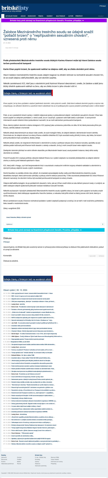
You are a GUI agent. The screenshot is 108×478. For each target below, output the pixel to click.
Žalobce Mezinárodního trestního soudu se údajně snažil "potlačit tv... (32, 444)
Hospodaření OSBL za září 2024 (20, 342)
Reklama (37, 463)
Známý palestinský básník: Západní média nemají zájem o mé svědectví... (33, 403)
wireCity (22, 304)
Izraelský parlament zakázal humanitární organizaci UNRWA (29, 412)
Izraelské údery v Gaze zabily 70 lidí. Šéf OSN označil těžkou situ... (31, 358)
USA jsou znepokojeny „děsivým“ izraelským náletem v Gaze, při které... (33, 301)
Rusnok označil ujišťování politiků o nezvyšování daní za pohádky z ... (39, 441)
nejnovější (92, 256)
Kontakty (37, 459)
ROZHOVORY (32, 16)
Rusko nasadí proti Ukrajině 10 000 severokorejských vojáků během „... (32, 395)
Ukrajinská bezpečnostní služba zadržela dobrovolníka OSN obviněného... (33, 344)
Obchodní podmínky (41, 466)
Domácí (19, 457)
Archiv (23, 16)
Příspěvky (79, 16)
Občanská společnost (7, 463)
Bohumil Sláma (16, 355)
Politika (19, 459)
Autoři (70, 16)
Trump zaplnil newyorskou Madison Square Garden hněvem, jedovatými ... (33, 428)
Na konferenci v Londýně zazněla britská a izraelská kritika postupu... (32, 420)
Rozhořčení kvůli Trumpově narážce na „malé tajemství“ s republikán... (32, 393)
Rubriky (50, 16)
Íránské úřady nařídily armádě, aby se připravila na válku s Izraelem (31, 382)
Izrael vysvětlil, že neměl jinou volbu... (22, 436)
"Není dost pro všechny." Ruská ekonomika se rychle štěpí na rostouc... (33, 385)
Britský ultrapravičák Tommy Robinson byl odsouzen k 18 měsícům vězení (33, 425)
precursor (23, 347)
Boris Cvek (14, 307)
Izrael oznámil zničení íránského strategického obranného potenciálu (32, 363)
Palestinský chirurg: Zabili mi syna (21, 398)
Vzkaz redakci (55, 459)
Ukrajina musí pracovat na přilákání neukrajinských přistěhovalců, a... (32, 371)
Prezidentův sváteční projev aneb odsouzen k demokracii (36, 307)
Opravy (37, 461)
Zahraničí (4, 457)
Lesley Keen (15, 304)
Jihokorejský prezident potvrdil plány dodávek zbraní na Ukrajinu (30, 360)
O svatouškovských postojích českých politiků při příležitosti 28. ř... (38, 323)
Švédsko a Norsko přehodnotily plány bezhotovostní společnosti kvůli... (32, 309)
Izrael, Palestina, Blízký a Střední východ (19, 217)
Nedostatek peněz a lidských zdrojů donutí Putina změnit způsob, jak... (32, 379)
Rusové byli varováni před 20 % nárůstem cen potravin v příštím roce (32, 387)
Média (19, 461)
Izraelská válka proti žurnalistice (21, 326)
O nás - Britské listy (40, 457)
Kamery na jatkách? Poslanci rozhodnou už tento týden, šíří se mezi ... (32, 350)
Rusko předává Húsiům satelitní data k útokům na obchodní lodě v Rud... (33, 369)
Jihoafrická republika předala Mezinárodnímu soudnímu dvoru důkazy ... (32, 417)
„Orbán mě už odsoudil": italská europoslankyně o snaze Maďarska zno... (33, 312)
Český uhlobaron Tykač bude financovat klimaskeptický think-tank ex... (41, 336)
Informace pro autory (57, 461)
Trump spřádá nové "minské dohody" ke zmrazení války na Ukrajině (31, 352)
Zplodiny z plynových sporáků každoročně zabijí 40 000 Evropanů (31, 438)
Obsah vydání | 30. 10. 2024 (15, 290)
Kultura (3, 461)
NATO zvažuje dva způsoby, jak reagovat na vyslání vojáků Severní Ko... (32, 317)
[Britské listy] (28, 93)
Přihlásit (102, 6)
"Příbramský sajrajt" (27, 433)
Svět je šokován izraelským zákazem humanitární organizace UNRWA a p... (33, 401)
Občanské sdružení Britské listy (22, 473)
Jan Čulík (14, 323)
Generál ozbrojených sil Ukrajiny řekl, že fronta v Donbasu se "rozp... (32, 320)
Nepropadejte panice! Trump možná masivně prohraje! (27, 339)
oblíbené (101, 256)
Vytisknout (9, 224)
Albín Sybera (15, 336)
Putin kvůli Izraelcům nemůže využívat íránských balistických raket (31, 366)
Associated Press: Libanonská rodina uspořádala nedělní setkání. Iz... (32, 409)
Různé (19, 463)
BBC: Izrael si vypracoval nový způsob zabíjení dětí (26, 296)
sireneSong (23, 414)
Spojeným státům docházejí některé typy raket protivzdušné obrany (31, 328)
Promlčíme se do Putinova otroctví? (29, 374)
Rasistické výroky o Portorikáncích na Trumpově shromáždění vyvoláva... (33, 390)
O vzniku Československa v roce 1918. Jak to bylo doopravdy (38, 334)
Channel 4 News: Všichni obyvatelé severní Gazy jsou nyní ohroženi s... (32, 331)
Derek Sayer (15, 334)
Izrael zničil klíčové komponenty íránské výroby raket (27, 377)
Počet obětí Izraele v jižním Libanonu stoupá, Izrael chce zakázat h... (31, 430)
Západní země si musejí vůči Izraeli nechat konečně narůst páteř (30, 299)
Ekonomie (4, 459)
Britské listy (16, 9)
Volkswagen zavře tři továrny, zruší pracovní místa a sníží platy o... (31, 422)
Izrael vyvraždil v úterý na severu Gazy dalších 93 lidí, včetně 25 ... (31, 315)
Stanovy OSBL (55, 457)
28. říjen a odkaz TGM (27, 355)
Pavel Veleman (15, 433)
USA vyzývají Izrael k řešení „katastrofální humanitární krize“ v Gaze (32, 293)
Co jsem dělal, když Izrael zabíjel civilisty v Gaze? (26, 406)
